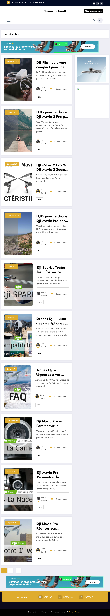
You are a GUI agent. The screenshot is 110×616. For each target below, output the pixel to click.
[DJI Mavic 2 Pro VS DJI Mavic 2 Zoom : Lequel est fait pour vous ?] (18, 181)
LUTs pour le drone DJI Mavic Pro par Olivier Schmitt (51, 218)
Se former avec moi (94, 11)
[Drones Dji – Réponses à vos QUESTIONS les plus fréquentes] (17, 386)
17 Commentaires (60, 89)
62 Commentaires (60, 142)
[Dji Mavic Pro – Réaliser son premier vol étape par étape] (18, 540)
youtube (48, 597)
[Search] (94, 20)
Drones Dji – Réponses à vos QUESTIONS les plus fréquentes (48, 372)
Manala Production (75, 612)
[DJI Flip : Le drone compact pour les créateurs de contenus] (18, 79)
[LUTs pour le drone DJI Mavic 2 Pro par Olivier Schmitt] (18, 130)
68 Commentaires (60, 345)
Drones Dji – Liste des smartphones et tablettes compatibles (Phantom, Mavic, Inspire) (52, 321)
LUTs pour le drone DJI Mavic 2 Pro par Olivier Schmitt (52, 114)
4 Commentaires (60, 294)
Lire (39, 97)
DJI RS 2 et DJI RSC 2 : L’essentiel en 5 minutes (29, 2)
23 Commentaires (60, 191)
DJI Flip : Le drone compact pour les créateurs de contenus (51, 64)
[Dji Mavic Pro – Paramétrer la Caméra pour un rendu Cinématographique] (18, 438)
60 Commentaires (60, 243)
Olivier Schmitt (54, 11)
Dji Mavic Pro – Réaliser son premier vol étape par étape (50, 526)
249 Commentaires (60, 397)
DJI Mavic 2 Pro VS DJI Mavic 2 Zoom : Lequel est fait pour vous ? (52, 167)
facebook (89, 597)
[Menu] (9, 20)
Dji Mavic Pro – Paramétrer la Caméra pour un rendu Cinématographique (52, 423)
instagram (68, 597)
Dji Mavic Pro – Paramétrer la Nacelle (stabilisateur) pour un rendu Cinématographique (53, 474)
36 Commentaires (60, 550)
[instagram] (97, 3)
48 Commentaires (60, 448)
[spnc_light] (100, 20)
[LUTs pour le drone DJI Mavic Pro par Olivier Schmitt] (18, 233)
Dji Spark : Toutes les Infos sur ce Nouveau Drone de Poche (52, 269)
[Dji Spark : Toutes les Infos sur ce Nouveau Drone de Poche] (18, 284)
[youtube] (94, 3)
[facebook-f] (101, 3)
